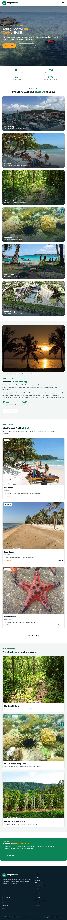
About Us (37, 897)
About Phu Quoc (10, 411)
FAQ (3, 908)
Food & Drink (39, 889)
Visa (3, 900)
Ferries (4, 903)
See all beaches (33, 635)
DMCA (63, 917)
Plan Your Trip (6, 897)
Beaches (37, 877)
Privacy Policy (47, 917)
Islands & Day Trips (40, 886)
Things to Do (38, 883)
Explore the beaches (26, 46)
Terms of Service (56, 917)
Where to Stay (6, 905)
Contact (37, 905)
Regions (37, 880)
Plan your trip (9, 46)
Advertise (38, 903)
